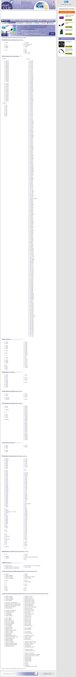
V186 (26, 480)
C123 (7, 380)
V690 (26, 394)
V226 (26, 488)
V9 (25, 559)
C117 (7, 377)
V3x (26, 507)
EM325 (7, 409)
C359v (7, 491)
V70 (26, 535)
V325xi (26, 354)
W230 (26, 424)
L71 (6, 540)
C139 (7, 381)
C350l (7, 486)
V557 (26, 523)
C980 (7, 506)
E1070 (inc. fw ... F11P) (11, 511)
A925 (7, 468)
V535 (26, 515)
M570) (18, 568)
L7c (6, 355)
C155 (7, 384)
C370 (7, 493)
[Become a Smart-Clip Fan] (67, 2)
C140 (7, 383)
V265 (26, 344)
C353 (7, 489)
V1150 (26, 475)
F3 (6, 412)
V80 (26, 536)
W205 (26, 415)
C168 (7, 394)
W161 (26, 408)
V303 (26, 494)
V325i (26, 352)
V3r (25, 502)
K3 (6, 554)
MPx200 (7, 397)
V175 (7, 414)
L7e (6, 542)
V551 (26, 520)
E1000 (7, 510)
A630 (7, 461)
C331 (7, 477)
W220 (26, 399)
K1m (7, 353)
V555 (26, 522)
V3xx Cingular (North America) (31, 556)
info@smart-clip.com (47, 673)
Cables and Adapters (67, 38)
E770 (7, 526)
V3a (26, 355)
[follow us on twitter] (65, 2)
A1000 (7, 458)
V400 (26, 508)
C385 (7, 495)
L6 (6, 534)
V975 (26, 538)
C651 (7, 503)
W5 (25, 543)
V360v (26, 498)
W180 (26, 412)
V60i (26, 528)
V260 (26, 342)
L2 (6, 533)
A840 (7, 342)
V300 (26, 492)
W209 (26, 419)
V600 (26, 527)
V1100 (26, 554)
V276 (26, 347)
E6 (6, 524)
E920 (7, 527)
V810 (26, 362)
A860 (7, 343)
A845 (7, 465)
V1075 (26, 474)
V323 (26, 348)
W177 (26, 411)
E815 (7, 350)
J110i (7, 445)
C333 (7, 479)
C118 (7, 379)
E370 (7, 515)
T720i (26, 462)
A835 (7, 464)
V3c (26, 356)
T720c (7, 357)
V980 (26, 539)
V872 (26, 395)
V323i (26, 350)
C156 (7, 385)
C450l (7, 499)
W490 (26, 541)
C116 (7, 376)
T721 (26, 464)
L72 (6, 541)
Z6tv (7, 367)
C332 (7, 478)
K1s (6, 531)
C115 (7, 375)
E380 (7, 519)
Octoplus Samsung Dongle (69, 23)
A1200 (7, 460)
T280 (26, 458)
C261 (7, 407)
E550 (7, 523)
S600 (39, 565)
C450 (7, 498)
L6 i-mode (8, 536)
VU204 (26, 366)
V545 (26, 516)
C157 (7, 387)
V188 (26, 482)
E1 (6, 508)
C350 (7, 485)
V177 (7, 417)
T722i (26, 465)
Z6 (25, 49)
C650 (7, 502)
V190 (26, 483)
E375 (7, 516)
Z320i (26, 446)
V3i (25, 500)
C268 (7, 474)
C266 (7, 473)
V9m (26, 363)
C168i (7, 395)
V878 (26, 396)
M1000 (7, 546)
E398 (7, 522)
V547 (26, 518)
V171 (26, 378)
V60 (26, 526)
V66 (26, 532)
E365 (26, 375)
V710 (26, 359)
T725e (26, 466)
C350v (7, 487)
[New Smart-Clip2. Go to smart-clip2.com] (28, 36)
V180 (26, 479)
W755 (7, 362)
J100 (26, 382)
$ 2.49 (68, 46)
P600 (37, 565)
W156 (26, 406)
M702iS (7, 557)
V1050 (26, 472)
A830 (7, 462)
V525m (26, 514)
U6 (25, 470)
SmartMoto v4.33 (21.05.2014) (26, 2)
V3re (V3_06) (28, 503)
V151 (26, 478)
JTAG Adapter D (68, 41)
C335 (7, 482)
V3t (25, 504)
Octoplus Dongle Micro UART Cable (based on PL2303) (69, 50)
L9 (6, 544)
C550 (7, 501)
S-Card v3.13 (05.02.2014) (25, 3)
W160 (26, 407)
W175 (26, 410)
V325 (26, 351)
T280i (26, 460)
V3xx (26, 555)
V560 (26, 524)
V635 (26, 531)
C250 (7, 471)
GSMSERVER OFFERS (67, 9)
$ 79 (68, 34)
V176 (7, 415)
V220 (26, 487)
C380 (7, 494)
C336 (7, 483)
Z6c (6, 365)
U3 (25, 469)
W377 (26, 434)
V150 (26, 476)
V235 (26, 490)
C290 (7, 345)
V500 (26, 510)
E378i (7, 518)
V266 (26, 346)
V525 (26, 512)
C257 (7, 406)
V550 (26, 519)
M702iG (7, 556)
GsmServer (10, 673)
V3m (26, 358)
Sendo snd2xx (9, 565)
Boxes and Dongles (66, 12)
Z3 (25, 548)
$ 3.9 (68, 53)
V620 (26, 530)
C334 (7, 481)
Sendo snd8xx (28, 566)
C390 (7, 497)
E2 (6, 514)
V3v (26, 506)
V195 (26, 486)
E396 (7, 520)
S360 (18, 566)
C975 (7, 505)
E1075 (7, 512)
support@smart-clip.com (47, 674)
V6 (25, 558)
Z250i (26, 445)
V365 (26, 499)
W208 (26, 418)
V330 (26, 495)
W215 (26, 422)
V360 (26, 496)
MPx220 (7, 399)
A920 (7, 466)
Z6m (7, 366)
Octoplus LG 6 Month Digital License (69, 16)
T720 (26, 461)
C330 (7, 475)
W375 (26, 432)
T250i (7, 450)
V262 (26, 343)
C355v (7, 490)
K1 (6, 529)
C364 (7, 348)
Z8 (25, 589)
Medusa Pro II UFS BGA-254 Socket (69, 30)
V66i (26, 534)
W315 (7, 360)
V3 (25, 491)
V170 (26, 377)
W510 (26, 544)
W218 (26, 423)
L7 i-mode (8, 538)
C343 (7, 347)
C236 (7, 470)
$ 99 (68, 27)
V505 (26, 511)
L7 (6, 537)
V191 (26, 484)
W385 (7, 361)
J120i (7, 446)
